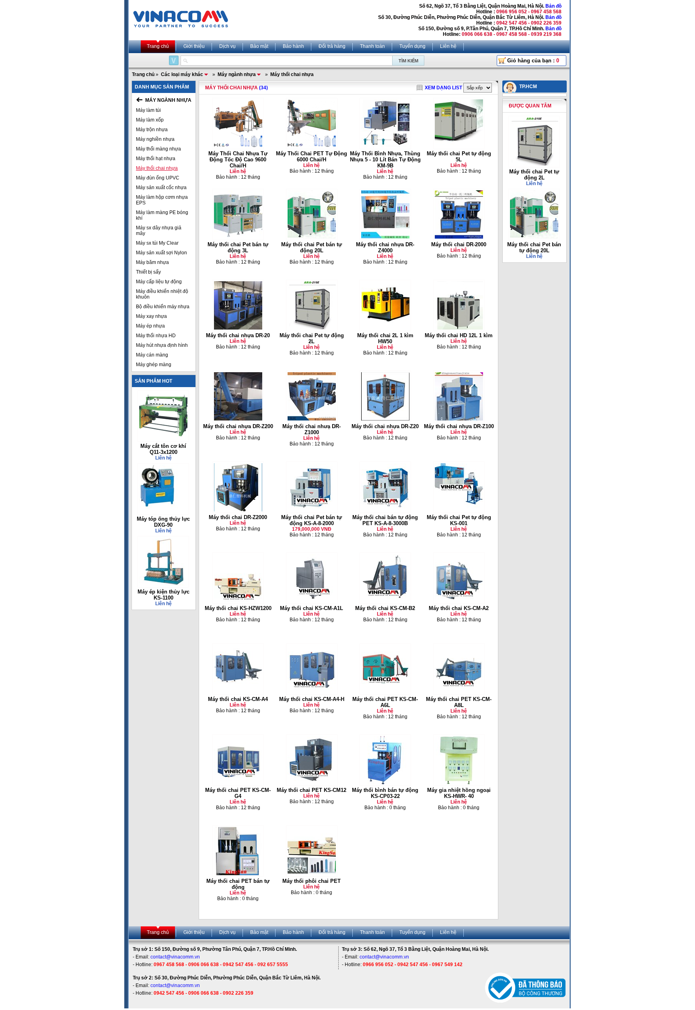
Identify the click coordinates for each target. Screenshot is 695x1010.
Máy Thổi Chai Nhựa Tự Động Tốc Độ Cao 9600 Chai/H (237, 159)
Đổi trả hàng (332, 46)
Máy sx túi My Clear (157, 243)
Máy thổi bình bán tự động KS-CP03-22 (385, 793)
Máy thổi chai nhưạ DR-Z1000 (311, 429)
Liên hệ (448, 46)
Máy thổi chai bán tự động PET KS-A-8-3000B (385, 520)
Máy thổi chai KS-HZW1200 (238, 608)
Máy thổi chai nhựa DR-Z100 (459, 426)
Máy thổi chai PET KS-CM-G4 (238, 793)
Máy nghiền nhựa (155, 139)
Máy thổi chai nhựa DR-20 (238, 335)
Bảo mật (259, 46)
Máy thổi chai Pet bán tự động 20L (311, 247)
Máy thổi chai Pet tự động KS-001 (459, 520)
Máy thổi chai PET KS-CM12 (311, 790)
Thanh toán (372, 46)
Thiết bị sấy (148, 272)
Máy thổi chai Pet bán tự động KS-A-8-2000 (311, 520)
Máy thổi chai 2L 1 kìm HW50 (385, 338)
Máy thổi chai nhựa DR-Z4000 (385, 247)
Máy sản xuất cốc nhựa (161, 187)
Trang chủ (158, 46)
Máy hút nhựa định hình (162, 345)
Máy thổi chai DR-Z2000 (238, 517)
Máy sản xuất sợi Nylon (161, 253)
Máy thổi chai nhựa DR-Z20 (385, 426)
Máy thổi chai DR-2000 (458, 244)
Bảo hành (293, 46)
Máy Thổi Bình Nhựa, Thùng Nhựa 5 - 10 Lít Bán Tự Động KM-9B (385, 159)
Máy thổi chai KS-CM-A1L (311, 608)
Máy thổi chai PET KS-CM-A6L (385, 702)
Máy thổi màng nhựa (158, 149)
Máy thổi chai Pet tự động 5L (459, 156)
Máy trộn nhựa (152, 129)
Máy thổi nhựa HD (156, 335)
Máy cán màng (152, 355)
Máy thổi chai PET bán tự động (237, 884)
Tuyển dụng (412, 46)
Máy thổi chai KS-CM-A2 (459, 608)
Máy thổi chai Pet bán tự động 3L (238, 247)
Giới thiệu (194, 46)
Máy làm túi (148, 110)
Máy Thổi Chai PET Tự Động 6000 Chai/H (311, 156)
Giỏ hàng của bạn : (533, 61)
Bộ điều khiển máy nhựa (162, 306)
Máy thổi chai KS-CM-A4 (238, 699)
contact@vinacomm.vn (175, 957)
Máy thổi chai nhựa (157, 168)
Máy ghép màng (153, 364)
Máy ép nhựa (150, 326)
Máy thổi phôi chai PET (311, 881)
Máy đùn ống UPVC (157, 178)
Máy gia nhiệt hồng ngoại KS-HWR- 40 (459, 793)
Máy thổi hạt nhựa (155, 158)
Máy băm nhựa (152, 262)
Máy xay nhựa (151, 316)
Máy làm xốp (150, 120)
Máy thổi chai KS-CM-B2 (385, 608)
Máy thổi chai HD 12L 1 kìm (459, 335)
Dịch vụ (227, 46)
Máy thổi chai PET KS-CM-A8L (458, 702)
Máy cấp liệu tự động (159, 281)
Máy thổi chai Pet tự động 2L (312, 338)
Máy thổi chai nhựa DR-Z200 (238, 426)
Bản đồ (553, 6)
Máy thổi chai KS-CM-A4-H (311, 699)
